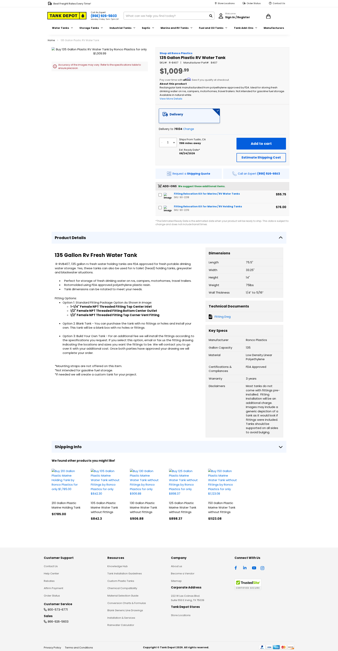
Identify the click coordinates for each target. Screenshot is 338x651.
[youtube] (254, 567)
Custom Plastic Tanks (120, 581)
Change (188, 129)
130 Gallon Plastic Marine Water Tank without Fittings (143, 507)
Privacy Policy (52, 647)
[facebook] (237, 567)
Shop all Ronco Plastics (176, 53)
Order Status (254, 3)
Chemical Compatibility (122, 588)
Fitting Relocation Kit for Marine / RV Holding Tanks (208, 206)
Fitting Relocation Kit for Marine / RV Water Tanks (207, 193)
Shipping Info (68, 447)
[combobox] (169, 16)
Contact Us (279, 3)
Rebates (49, 581)
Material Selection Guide (122, 596)
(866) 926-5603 (104, 16)
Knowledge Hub (117, 566)
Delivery (176, 114)
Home (51, 40)
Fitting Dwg (223, 317)
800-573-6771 (58, 609)
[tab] (189, 116)
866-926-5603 (58, 621)
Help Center (51, 573)
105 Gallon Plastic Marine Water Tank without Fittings (104, 507)
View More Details (171, 99)
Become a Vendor (182, 573)
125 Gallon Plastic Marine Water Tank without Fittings (182, 507)
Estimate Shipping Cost (261, 157)
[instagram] (263, 567)
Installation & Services (121, 618)
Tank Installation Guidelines (124, 573)
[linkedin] (245, 567)
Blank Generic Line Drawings (125, 610)
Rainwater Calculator (120, 625)
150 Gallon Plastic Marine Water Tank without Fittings (221, 507)
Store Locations (226, 3)
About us (176, 566)
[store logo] (66, 15)
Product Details (70, 237)
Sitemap (176, 581)
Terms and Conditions (79, 647)
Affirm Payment (53, 588)
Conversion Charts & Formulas (126, 603)
